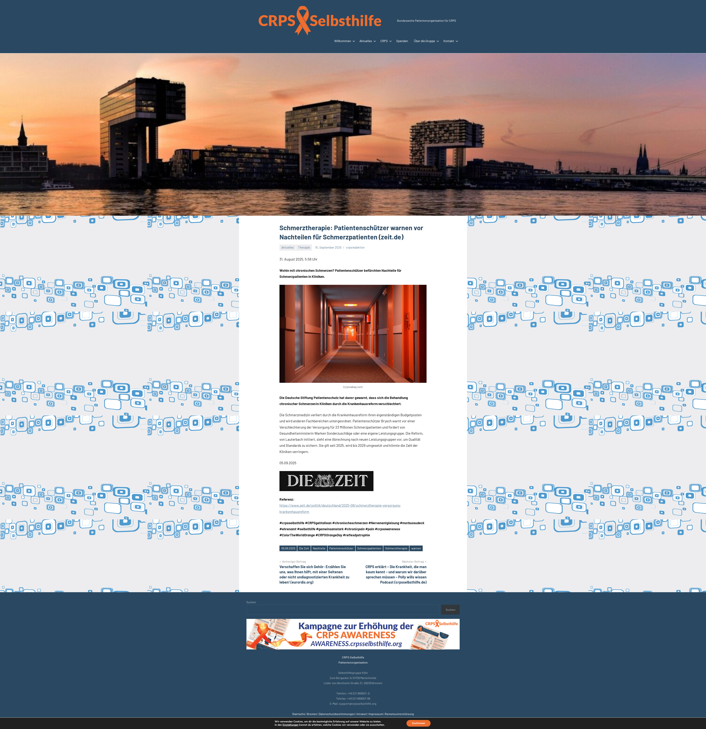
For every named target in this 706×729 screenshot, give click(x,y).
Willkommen (342, 41)
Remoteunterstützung (399, 714)
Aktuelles (365, 41)
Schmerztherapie (396, 548)
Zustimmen (418, 723)
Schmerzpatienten (369, 548)
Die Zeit (304, 548)
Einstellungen (290, 725)
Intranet (361, 714)
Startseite (298, 714)
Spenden (402, 41)
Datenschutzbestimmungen (337, 714)
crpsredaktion (355, 247)
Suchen (251, 602)
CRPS (384, 41)
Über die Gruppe (424, 41)
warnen (416, 548)
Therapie (304, 247)
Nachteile (319, 548)
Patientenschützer (341, 548)
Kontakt (448, 41)
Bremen (312, 714)
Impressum (376, 714)
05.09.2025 (288, 548)
